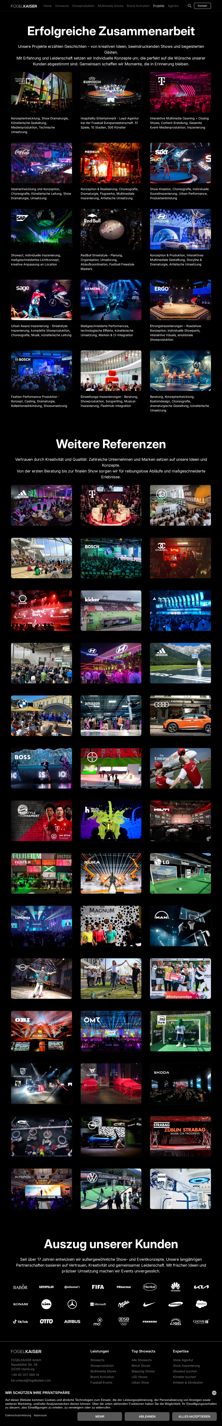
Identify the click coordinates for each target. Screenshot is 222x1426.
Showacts (62, 6)
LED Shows (139, 1377)
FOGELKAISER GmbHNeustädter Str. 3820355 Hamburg (26, 1364)
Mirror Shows (141, 1365)
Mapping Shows (143, 1371)
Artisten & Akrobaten (188, 1382)
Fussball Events (101, 1382)
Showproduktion (83, 6)
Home (47, 6)
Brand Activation (138, 6)
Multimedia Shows (110, 6)
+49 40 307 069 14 (25, 1374)
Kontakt (202, 5)
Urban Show (140, 1382)
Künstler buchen (184, 1377)
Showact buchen (185, 1371)
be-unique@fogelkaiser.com (31, 1380)
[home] (24, 5)
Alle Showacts (142, 1360)
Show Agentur (183, 1360)
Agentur (173, 6)
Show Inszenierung (186, 1365)
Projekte (158, 6)
